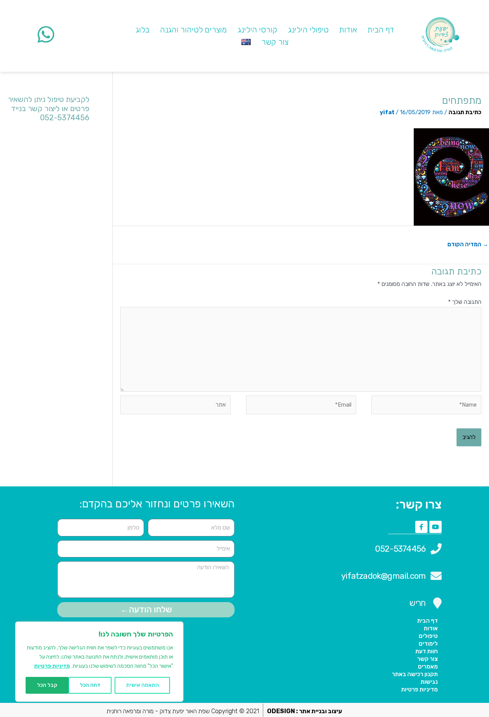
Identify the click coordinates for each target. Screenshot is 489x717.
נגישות (429, 681)
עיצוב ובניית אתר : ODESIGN (304, 711)
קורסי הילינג (257, 29)
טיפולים (428, 636)
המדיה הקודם (467, 244)
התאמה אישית (142, 685)
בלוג (142, 29)
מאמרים (428, 666)
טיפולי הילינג (308, 29)
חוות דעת (426, 651)
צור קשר (274, 42)
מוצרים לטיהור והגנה (193, 29)
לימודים (428, 643)
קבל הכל (47, 685)
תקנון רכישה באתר (415, 674)
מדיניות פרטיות (52, 666)
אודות (348, 29)
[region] (99, 662)
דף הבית (381, 29)
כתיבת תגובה (465, 112)
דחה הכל (90, 685)
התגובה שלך (464, 302)
